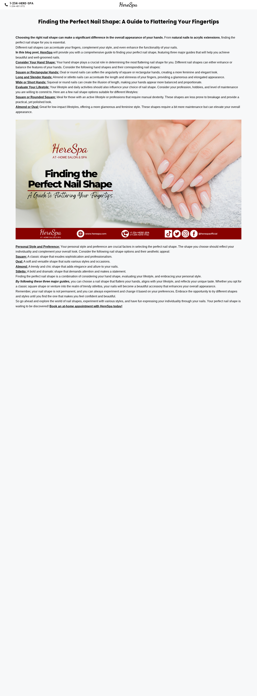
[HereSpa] (128, 4)
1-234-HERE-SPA (21, 5)
